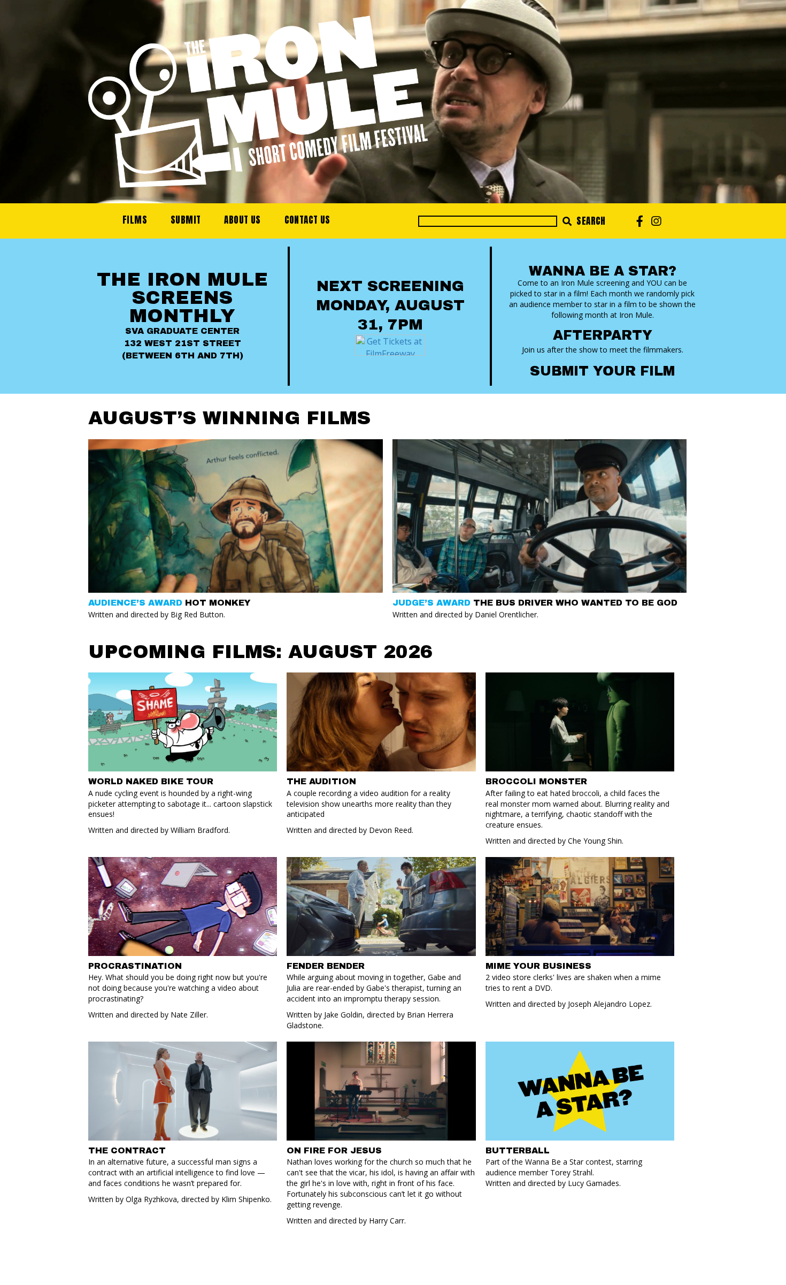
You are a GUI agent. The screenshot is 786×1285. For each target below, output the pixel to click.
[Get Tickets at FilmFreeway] (390, 344)
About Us (242, 220)
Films (134, 220)
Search (590, 221)
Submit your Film (602, 371)
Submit (186, 220)
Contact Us (307, 220)
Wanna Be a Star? (602, 271)
